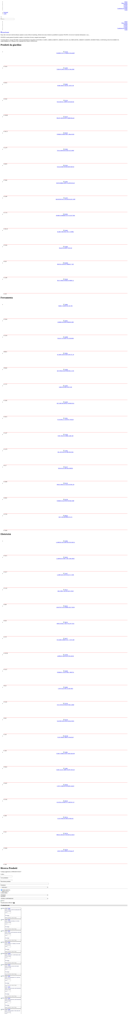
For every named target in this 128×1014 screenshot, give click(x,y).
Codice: (2, 874)
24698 (9, 1009)
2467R (9, 964)
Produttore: (3, 885)
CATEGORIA (4, 893)
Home (3, 32)
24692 (9, 976)
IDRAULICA (5, 891)
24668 (9, 942)
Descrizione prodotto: (6, 881)
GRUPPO (3, 896)
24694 (9, 998)
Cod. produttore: (4, 877)
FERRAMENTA (6, 890)
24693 (9, 986)
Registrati (6, 12)
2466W (9, 953)
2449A (9, 908)
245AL (9, 919)
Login (5, 13)
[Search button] (1, 16)
